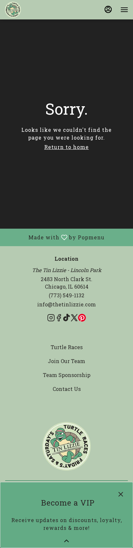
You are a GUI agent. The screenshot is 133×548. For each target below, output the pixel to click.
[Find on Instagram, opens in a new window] (51, 319)
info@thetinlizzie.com (66, 304)
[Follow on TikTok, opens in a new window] (66, 319)
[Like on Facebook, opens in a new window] (59, 319)
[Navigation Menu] (124, 9)
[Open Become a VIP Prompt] (66, 541)
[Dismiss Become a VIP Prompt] (120, 494)
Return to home (66, 146)
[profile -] (108, 9)
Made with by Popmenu (55, 237)
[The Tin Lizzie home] (34, 10)
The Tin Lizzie (66, 446)
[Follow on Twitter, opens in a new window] (74, 319)
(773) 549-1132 (66, 295)
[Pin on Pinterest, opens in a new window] (82, 319)
